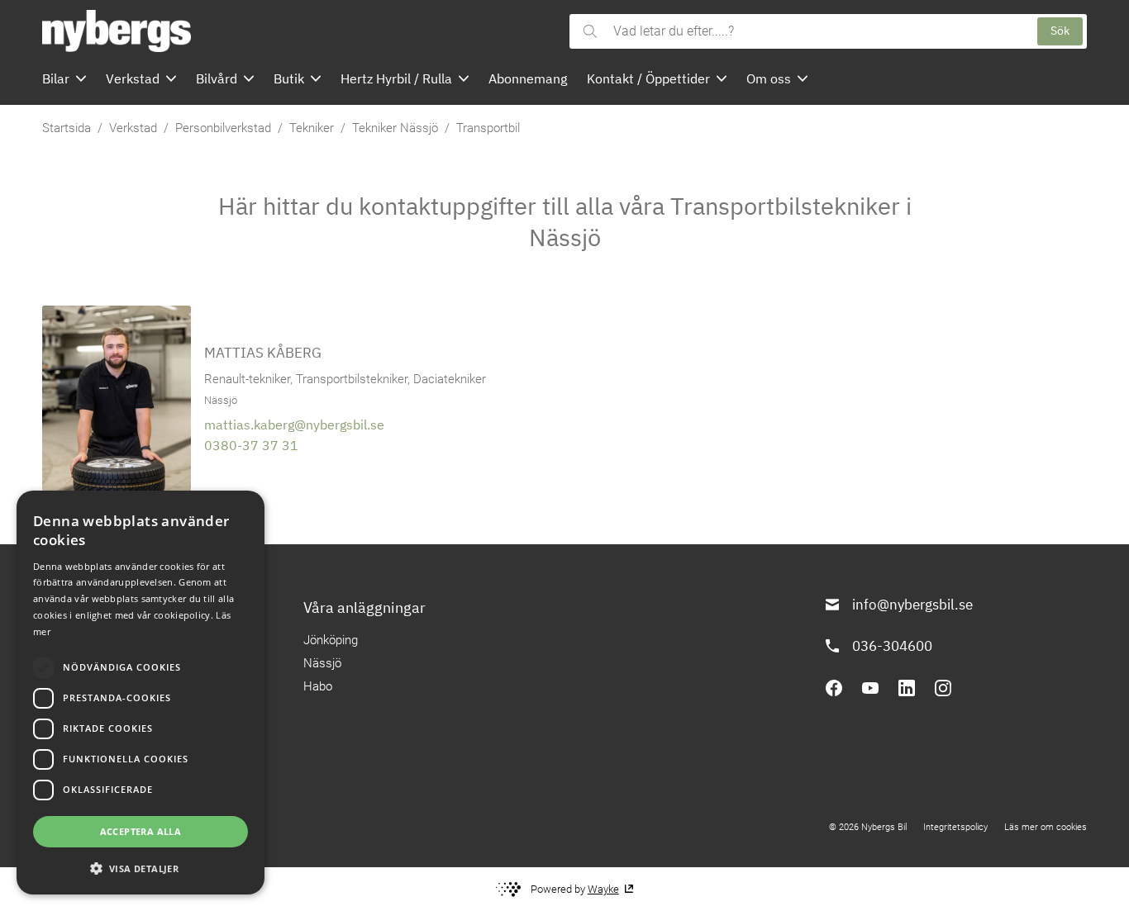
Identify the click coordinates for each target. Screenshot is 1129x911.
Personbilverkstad (223, 128)
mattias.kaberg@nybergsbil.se (294, 424)
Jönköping (330, 640)
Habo (317, 686)
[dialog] (140, 692)
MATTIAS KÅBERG (263, 352)
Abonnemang (527, 78)
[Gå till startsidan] (301, 31)
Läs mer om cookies (1045, 827)
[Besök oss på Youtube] (870, 688)
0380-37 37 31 (251, 445)
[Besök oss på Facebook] (834, 688)
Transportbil (488, 128)
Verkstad (133, 128)
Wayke (603, 889)
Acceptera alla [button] (141, 831)
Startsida (66, 128)
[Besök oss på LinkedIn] (906, 688)
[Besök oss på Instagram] (943, 688)
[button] (140, 868)
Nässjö (322, 663)
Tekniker (311, 128)
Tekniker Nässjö (395, 128)
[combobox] (817, 31)
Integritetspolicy (955, 827)
